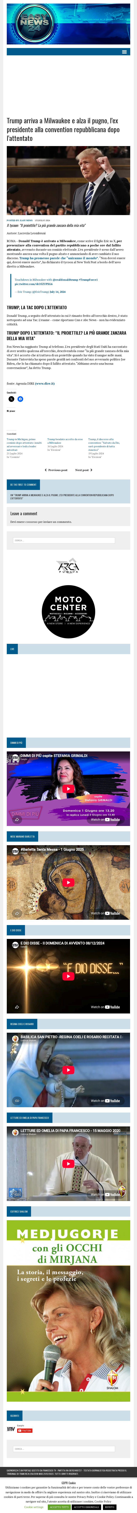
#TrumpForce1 (88, 279)
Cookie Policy (103, 1501)
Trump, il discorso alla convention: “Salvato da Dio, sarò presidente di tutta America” (104, 444)
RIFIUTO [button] (109, 1507)
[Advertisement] (68, 86)
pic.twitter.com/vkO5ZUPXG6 (33, 284)
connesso (31, 522)
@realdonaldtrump (65, 279)
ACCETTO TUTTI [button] (59, 1507)
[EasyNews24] (68, 24)
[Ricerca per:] (64, 540)
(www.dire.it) (45, 383)
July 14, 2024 (57, 292)
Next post (82, 470)
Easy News (26, 220)
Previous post (57, 470)
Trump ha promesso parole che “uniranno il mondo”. (59, 258)
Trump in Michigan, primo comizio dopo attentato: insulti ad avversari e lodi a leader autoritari (24, 444)
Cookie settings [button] (33, 1507)
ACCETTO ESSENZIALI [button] (86, 1507)
